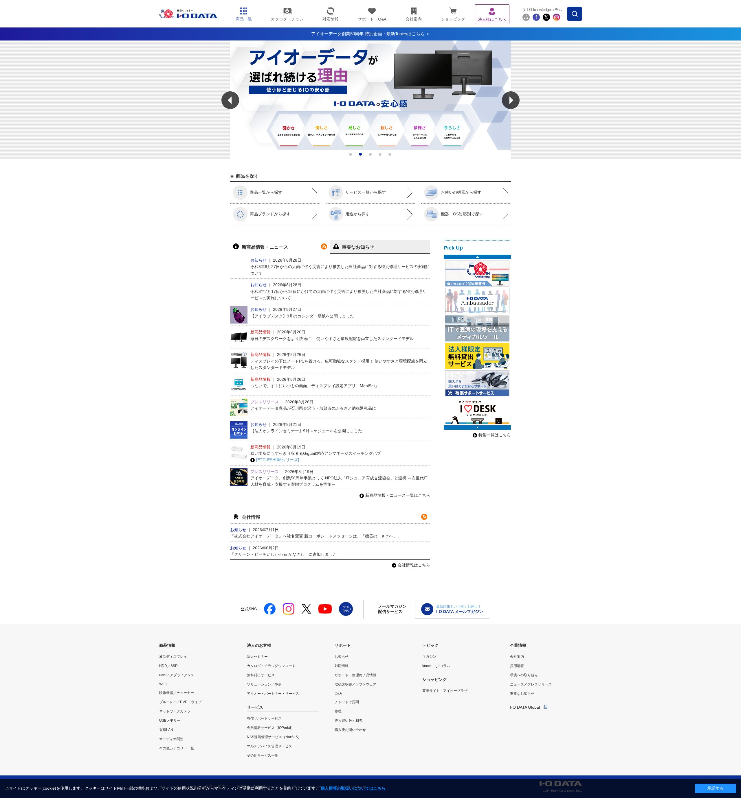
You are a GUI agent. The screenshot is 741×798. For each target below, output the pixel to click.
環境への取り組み (524, 675)
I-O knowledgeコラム (544, 10)
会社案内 (517, 657)
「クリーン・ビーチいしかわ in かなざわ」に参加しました (283, 554)
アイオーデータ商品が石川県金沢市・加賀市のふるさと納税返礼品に (313, 408)
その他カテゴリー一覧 (176, 748)
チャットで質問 (347, 702)
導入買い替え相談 (348, 720)
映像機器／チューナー (176, 693)
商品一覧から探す (266, 192)
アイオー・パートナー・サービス (273, 694)
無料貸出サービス (261, 675)
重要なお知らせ (522, 694)
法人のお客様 (259, 645)
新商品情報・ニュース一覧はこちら (397, 495)
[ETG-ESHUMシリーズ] (277, 459)
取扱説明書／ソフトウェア (355, 684)
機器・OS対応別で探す (462, 214)
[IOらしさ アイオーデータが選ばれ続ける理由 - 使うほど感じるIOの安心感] (370, 157)
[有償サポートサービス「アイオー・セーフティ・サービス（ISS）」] (477, 383)
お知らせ (342, 657)
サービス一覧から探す (365, 192)
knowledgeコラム (436, 666)
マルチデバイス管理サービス (269, 746)
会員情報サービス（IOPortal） (270, 728)
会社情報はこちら (414, 565)
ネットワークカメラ (174, 711)
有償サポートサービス (264, 718)
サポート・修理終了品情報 (355, 675)
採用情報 (517, 666)
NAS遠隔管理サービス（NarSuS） (274, 737)
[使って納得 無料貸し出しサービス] (477, 356)
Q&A (338, 693)
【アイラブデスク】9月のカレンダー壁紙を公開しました (302, 316)
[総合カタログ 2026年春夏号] (477, 274)
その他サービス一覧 (262, 755)
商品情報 (167, 645)
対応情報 (342, 666)
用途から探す (357, 214)
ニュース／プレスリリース (531, 684)
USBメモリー (169, 720)
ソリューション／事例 (264, 684)
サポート (343, 645)
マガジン (429, 657)
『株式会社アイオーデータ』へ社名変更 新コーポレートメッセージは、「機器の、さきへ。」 (315, 536)
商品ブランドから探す (270, 214)
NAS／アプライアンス (176, 675)
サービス (255, 707)
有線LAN (166, 730)
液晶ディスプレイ (173, 657)
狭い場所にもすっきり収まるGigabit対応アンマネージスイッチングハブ (315, 453)
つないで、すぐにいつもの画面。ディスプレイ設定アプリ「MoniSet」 (314, 385)
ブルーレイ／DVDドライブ (180, 702)
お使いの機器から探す (461, 192)
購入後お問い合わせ (350, 730)
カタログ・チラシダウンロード (271, 666)
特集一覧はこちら (494, 435)
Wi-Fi (163, 684)
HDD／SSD (168, 666)
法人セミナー (257, 657)
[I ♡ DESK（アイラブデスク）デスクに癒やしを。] (477, 411)
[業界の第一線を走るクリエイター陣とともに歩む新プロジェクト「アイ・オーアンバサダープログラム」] (477, 301)
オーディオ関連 (171, 739)
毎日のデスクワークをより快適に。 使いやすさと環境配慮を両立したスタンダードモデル (332, 338)
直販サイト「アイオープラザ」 (446, 691)
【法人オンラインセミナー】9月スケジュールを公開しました (306, 430)
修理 (338, 711)
